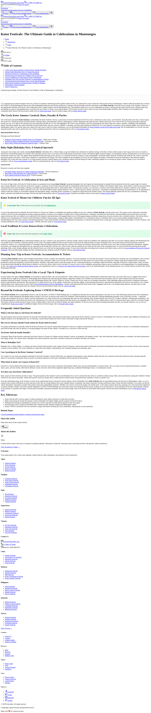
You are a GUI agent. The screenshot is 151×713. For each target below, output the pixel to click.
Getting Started (10, 640)
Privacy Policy (9, 677)
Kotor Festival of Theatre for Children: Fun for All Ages (24, 75)
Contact (26, 4)
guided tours (51, 205)
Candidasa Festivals (11, 606)
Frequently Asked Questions (15, 85)
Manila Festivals (10, 592)
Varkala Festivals (10, 501)
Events (32, 414)
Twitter (9, 695)
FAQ (6, 665)
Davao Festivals (10, 594)
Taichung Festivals (11, 623)
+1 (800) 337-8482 (9, 544)
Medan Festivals (10, 602)
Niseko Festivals (10, 463)
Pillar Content (25, 414)
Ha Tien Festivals (10, 525)
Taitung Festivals (10, 617)
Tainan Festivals (10, 625)
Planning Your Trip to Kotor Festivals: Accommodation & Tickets (27, 79)
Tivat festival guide (83, 129)
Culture (42, 414)
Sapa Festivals (9, 531)
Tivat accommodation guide (23, 161)
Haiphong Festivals (11, 527)
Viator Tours (47, 234)
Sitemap (7, 683)
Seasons (8, 10)
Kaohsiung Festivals (11, 621)
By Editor (6, 55)
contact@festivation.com (11, 541)
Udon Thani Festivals (12, 482)
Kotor (19, 414)
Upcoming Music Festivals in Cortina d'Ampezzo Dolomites (24, 171)
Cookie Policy (9, 681)
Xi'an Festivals (9, 563)
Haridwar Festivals (11, 496)
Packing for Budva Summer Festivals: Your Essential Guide (24, 141)
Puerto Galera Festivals (12, 590)
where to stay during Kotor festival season (72, 266)
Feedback (8, 669)
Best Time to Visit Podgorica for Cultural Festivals (21, 173)
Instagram (10, 698)
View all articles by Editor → (10, 447)
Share (6, 427)
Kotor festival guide (79, 111)
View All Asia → (6, 628)
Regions (3, 10)
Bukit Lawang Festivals (12, 604)
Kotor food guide (45, 111)
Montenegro (13, 414)
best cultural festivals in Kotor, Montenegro (49, 284)
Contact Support (10, 667)
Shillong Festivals (10, 500)
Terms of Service (10, 679)
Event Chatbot (24, 10)
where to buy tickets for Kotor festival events (23, 266)
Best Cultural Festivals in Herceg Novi (17, 175)
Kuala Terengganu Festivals (14, 576)
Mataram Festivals (11, 609)
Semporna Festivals (11, 571)
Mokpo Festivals (10, 511)
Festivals (37, 414)
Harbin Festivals (10, 555)
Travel (3, 414)
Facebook (10, 692)
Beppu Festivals (10, 470)
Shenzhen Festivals (11, 559)
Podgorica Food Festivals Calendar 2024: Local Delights (23, 139)
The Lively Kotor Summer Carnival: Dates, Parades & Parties (25, 70)
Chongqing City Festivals (13, 557)
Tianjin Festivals (10, 561)
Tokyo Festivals (10, 465)
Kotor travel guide (17, 304)
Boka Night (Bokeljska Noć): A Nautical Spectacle (22, 72)
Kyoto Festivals (10, 467)
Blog (30, 10)
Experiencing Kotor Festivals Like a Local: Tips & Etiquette (25, 81)
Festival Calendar (10, 642)
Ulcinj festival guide (26, 222)
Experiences (15, 10)
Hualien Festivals (10, 619)
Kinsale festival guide (66, 304)
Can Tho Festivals (11, 532)
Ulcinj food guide (69, 286)
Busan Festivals (10, 517)
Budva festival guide (108, 193)
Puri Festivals (9, 494)
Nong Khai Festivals (11, 480)
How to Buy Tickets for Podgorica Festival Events (21, 143)
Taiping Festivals (10, 573)
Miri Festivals (9, 575)
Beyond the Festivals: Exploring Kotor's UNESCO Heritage (25, 83)
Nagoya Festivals (10, 469)
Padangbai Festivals (11, 607)
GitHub (9, 700)
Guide (7, 414)
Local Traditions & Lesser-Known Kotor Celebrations (23, 77)
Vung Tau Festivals (11, 529)
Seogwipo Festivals (11, 515)
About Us (21, 4)
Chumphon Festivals (11, 486)
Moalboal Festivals (11, 588)
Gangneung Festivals (12, 513)
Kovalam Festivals (11, 498)
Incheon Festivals (10, 509)
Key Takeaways (11, 87)
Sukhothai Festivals (11, 484)
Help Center (9, 664)
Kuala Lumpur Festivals (13, 578)
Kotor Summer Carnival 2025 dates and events (105, 127)
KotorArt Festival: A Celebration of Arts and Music (22, 74)
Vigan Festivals (10, 586)
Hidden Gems (9, 655)
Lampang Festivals (11, 478)
